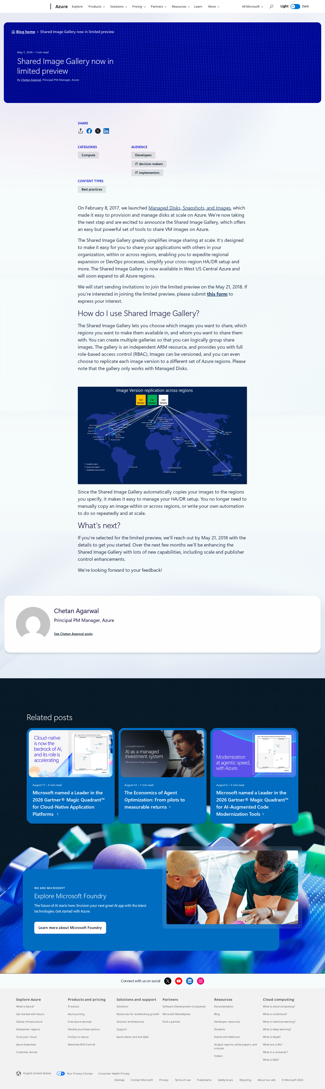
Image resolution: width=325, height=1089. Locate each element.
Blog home (25, 31)
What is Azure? (25, 1006)
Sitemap (119, 1080)
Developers (143, 155)
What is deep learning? (277, 1029)
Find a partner (171, 1021)
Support (122, 1029)
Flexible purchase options (84, 1029)
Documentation (223, 1006)
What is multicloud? (275, 1014)
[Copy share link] (81, 131)
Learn (198, 6)
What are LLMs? (272, 1044)
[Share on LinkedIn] (106, 131)
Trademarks (204, 1080)
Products (95, 6)
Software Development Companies (184, 1006)
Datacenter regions (28, 1029)
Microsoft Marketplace (176, 1014)
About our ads (267, 1080)
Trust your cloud (26, 1037)
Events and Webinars (227, 1037)
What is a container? (275, 1052)
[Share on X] (98, 131)
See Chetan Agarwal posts (73, 634)
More (212, 6)
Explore (77, 6)
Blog (217, 1014)
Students (219, 1029)
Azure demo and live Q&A (132, 1037)
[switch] (295, 6)
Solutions (116, 6)
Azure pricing (76, 1014)
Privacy (163, 1080)
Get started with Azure (30, 1014)
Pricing (137, 6)
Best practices (92, 189)
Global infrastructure (29, 1021)
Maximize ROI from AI (81, 1044)
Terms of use (183, 1080)
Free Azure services (80, 1021)
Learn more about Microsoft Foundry (70, 928)
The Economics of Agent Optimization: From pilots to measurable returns (154, 800)
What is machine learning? (279, 1021)
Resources (179, 6)
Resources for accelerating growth (138, 1014)
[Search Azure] (271, 6)
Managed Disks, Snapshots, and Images (189, 208)
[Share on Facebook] (89, 131)
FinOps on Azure (78, 1037)
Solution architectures (130, 1021)
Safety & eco (225, 1080)
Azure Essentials (26, 1044)
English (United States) (37, 1073)
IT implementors (147, 173)
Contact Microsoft (142, 1080)
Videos (218, 1056)
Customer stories (26, 1052)
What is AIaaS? (272, 1037)
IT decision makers (149, 164)
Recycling (245, 1080)
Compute (88, 155)
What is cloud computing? (279, 1006)
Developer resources (227, 1021)
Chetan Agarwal (31, 80)
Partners (157, 6)
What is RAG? (271, 1059)
